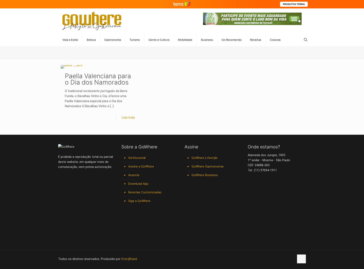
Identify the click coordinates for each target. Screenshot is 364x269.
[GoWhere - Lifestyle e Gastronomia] (91, 20)
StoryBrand (129, 259)
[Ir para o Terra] (182, 4)
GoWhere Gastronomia (207, 166)
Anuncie (133, 175)
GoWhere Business (204, 175)
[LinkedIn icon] (273, 259)
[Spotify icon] (282, 259)
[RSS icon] (286, 259)
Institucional (137, 158)
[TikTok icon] (291, 259)
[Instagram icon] (278, 259)
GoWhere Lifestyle (204, 158)
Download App (138, 184)
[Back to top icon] (301, 258)
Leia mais (128, 117)
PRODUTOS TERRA (294, 4)
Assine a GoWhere (141, 166)
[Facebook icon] (264, 259)
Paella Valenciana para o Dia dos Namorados (98, 79)
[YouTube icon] (269, 259)
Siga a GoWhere (139, 201)
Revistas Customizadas (145, 192)
